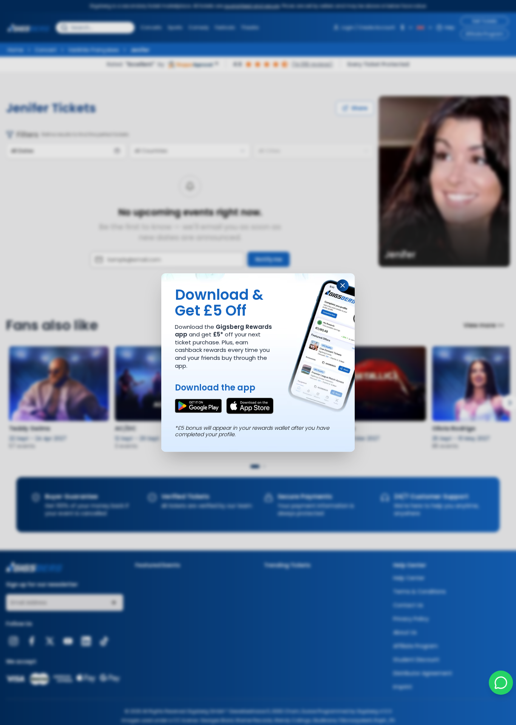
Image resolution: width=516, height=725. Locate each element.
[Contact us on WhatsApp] (501, 683)
